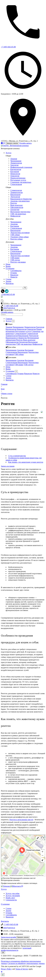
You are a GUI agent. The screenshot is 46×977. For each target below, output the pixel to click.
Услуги (8, 153)
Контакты (10, 283)
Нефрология (15, 216)
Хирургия (14, 165)
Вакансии (14, 275)
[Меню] (2, 299)
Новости (13, 277)
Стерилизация (16, 184)
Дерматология (16, 163)
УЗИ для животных (18, 214)
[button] (3, 974)
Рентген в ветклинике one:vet (21, 820)
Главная (9, 319)
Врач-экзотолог (16, 205)
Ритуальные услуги (18, 180)
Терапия (13, 159)
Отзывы (13, 273)
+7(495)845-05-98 (8, 294)
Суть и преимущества (17, 456)
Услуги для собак (12, 893)
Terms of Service (21, 969)
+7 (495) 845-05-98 (10, 306)
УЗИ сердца (15, 260)
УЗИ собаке (15, 235)
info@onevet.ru (9, 308)
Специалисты (11, 900)
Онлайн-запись (25, 143)
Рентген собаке (16, 239)
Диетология (15, 197)
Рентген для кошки (18, 262)
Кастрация (14, 172)
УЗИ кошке (14, 258)
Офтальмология (16, 207)
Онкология (14, 176)
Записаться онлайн (8, 937)
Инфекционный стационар (21, 167)
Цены (8, 264)
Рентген (13, 203)
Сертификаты (15, 271)
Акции (8, 281)
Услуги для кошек (13, 896)
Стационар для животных (20, 182)
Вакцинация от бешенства (21, 199)
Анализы (14, 224)
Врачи (8, 266)
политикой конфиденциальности (16, 949)
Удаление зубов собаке (19, 237)
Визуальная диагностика (20, 212)
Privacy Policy (6, 969)
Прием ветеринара (17, 178)
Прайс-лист (10, 898)
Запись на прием (7, 466)
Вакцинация (15, 195)
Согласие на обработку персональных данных (26, 963)
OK (3, 952)
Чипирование (15, 161)
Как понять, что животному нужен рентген (25, 462)
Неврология (15, 174)
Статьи (8, 279)
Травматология (16, 192)
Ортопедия (14, 210)
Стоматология (16, 190)
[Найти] (25, 287)
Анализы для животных (20, 201)
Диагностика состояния (19, 233)
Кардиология (15, 169)
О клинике (10, 268)
